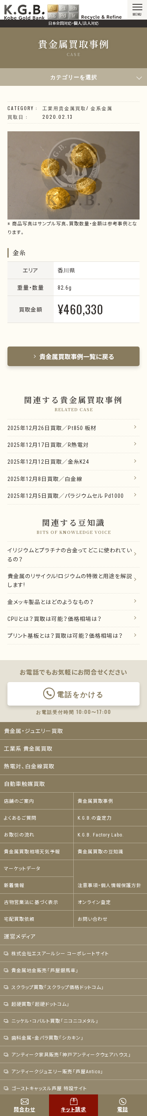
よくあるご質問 (20, 817)
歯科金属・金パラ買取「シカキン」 (47, 1037)
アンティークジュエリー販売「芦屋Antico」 (57, 1071)
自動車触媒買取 (24, 784)
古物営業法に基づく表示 (31, 902)
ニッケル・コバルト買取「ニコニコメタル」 (55, 1020)
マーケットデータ (22, 868)
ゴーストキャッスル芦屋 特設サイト (49, 1088)
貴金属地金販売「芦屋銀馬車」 (45, 970)
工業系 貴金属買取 (28, 748)
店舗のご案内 (19, 800)
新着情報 (14, 885)
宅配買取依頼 (19, 918)
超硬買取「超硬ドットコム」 (40, 1003)
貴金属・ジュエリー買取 (33, 731)
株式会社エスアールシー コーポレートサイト (60, 953)
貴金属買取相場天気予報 (32, 851)
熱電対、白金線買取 (29, 766)
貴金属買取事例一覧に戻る (76, 356)
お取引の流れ (19, 834)
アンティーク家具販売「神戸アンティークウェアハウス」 (71, 1054)
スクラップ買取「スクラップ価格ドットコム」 (57, 987)
